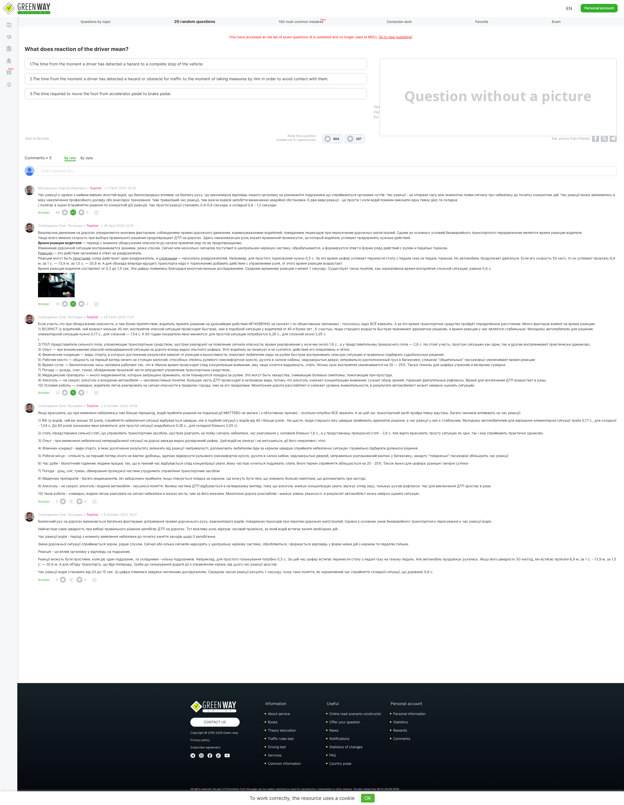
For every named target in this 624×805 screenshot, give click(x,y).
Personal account (599, 8)
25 (58, 304)
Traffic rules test (281, 738)
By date (86, 158)
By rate (70, 158)
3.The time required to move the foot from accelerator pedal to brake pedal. (100, 93)
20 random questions (194, 21)
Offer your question (344, 722)
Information (275, 703)
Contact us (215, 722)
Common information (284, 763)
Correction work (399, 22)
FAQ (332, 755)
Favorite (481, 22)
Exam (556, 22)
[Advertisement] (321, 634)
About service (279, 714)
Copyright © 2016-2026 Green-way (214, 733)
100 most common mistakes (301, 22)
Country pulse (340, 763)
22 (58, 393)
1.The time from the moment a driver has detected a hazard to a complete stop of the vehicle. (116, 63)
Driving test (277, 747)
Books (272, 722)
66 (58, 212)
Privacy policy (200, 740)
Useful (333, 703)
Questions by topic (96, 22)
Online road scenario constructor (355, 714)
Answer (44, 212)
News (333, 730)
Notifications (339, 738)
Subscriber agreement (205, 747)
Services (275, 755)
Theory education (282, 730)
